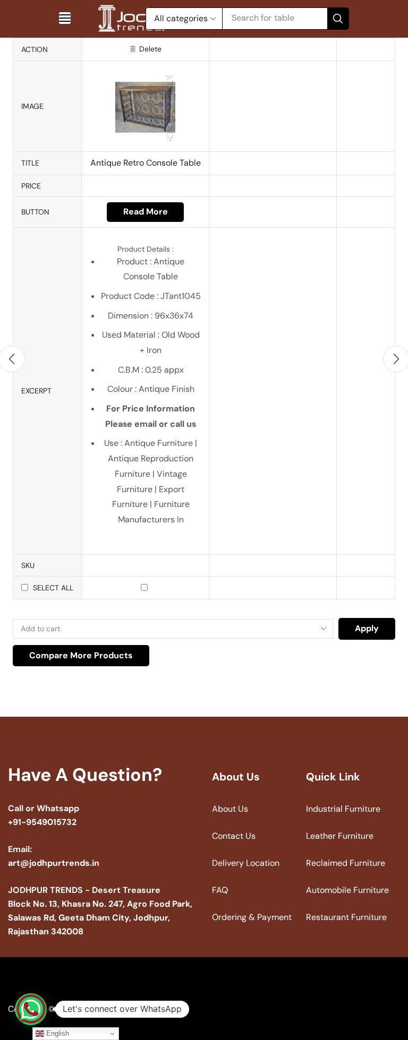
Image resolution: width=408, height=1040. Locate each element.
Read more (145, 211)
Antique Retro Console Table (145, 162)
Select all (53, 587)
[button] (65, 18)
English (56, 1033)
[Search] (337, 18)
